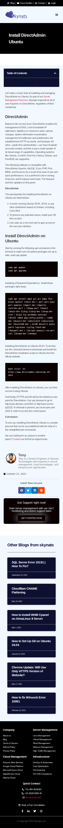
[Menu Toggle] (56, 14)
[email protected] (33, 797)
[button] (55, 73)
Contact (16, 439)
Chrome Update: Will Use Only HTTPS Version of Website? (29, 671)
